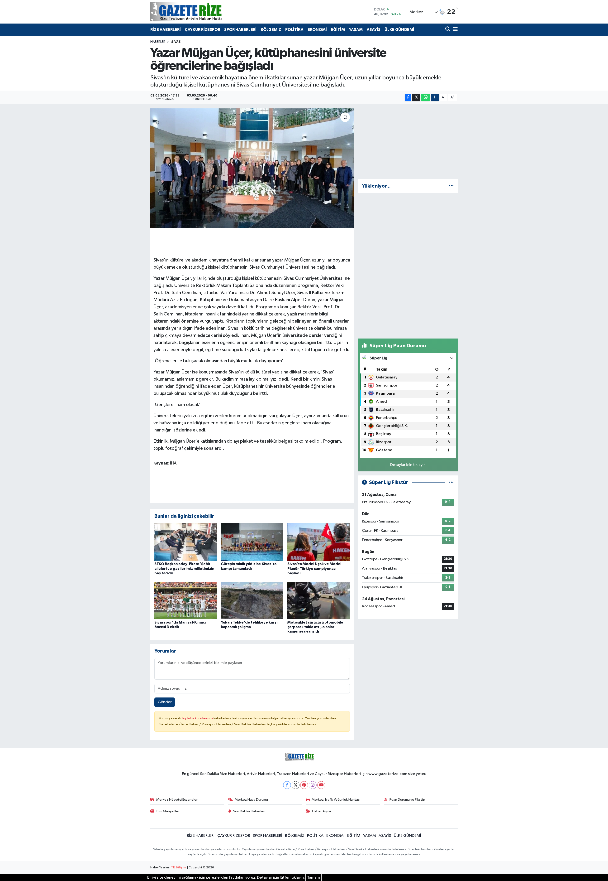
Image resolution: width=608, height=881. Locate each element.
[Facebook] (287, 785)
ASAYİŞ (373, 30)
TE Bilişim (178, 867)
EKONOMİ (317, 30)
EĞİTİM (338, 30)
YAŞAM (356, 30)
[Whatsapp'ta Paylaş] (425, 98)
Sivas (176, 42)
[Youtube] (321, 785)
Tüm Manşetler (167, 811)
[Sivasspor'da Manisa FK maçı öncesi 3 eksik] (185, 600)
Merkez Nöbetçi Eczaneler (177, 799)
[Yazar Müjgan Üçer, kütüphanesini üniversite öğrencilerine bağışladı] (252, 168)
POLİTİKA (294, 30)
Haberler (157, 42)
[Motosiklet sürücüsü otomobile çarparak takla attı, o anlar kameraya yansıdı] (318, 600)
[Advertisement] (408, 141)
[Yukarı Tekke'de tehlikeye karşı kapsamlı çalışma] (252, 600)
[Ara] (448, 29)
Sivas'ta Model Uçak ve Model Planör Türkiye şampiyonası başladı (314, 568)
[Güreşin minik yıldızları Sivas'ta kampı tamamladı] (252, 542)
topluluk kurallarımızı (198, 718)
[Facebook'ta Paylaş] (408, 98)
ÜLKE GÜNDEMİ (399, 30)
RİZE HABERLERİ (165, 30)
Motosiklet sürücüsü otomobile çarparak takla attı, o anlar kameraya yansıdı (315, 626)
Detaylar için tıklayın (408, 465)
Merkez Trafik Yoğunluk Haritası (336, 799)
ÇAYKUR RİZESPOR (202, 30)
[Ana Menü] (454, 29)
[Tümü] (451, 186)
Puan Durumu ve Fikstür (407, 799)
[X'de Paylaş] (416, 98)
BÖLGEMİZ (271, 30)
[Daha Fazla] (435, 98)
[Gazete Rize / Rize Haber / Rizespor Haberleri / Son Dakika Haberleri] (197, 12)
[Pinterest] (304, 785)
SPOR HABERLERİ (240, 30)
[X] (295, 785)
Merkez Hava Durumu (251, 799)
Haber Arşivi (321, 811)
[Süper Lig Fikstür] (451, 482)
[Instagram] (313, 785)
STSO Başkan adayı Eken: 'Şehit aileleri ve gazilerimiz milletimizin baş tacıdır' (184, 568)
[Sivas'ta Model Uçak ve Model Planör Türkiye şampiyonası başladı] (318, 542)
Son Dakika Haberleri (249, 811)
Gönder (165, 702)
